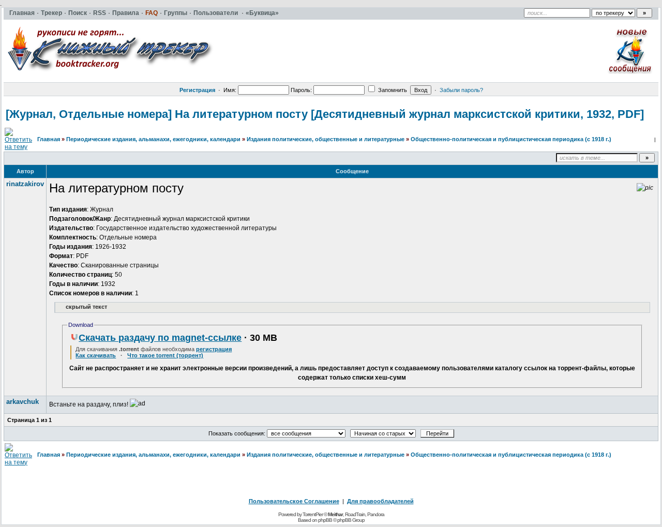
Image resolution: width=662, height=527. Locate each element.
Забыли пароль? (461, 90)
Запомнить (392, 90)
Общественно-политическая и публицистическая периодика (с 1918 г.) (511, 139)
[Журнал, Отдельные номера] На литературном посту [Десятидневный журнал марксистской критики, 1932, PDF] (325, 114)
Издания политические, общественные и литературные (325, 139)
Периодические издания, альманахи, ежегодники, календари (153, 139)
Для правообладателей (380, 501)
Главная (48, 139)
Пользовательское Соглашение (294, 501)
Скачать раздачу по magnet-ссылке (160, 338)
